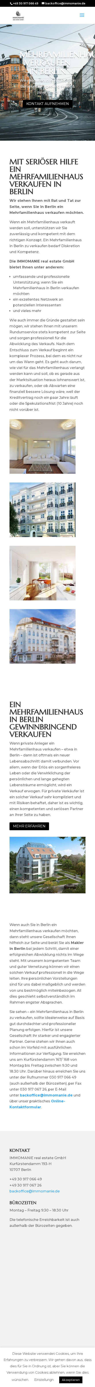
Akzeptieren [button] (71, 1380)
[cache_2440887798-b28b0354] (43, 599)
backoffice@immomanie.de (46, 1095)
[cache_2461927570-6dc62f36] (43, 662)
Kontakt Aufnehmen (47, 104)
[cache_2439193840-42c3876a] (43, 472)
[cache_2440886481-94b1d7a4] (43, 536)
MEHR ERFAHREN (29, 826)
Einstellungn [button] (44, 1380)
